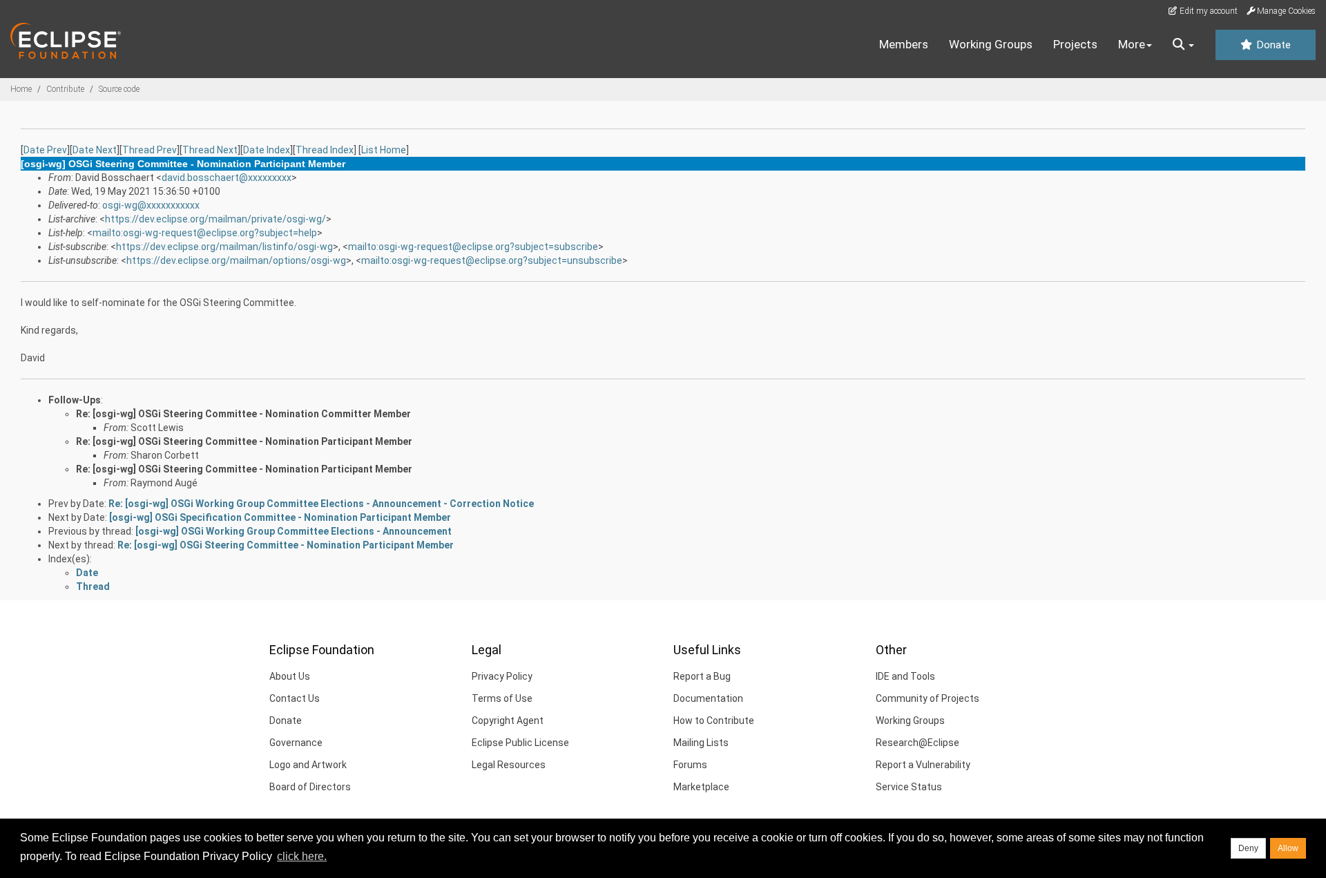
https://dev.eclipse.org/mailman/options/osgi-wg (236, 260)
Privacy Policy (502, 676)
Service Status (909, 786)
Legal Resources (509, 764)
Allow (1288, 848)
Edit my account (1208, 11)
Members (903, 44)
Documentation (708, 698)
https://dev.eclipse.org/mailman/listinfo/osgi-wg (224, 246)
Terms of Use (502, 698)
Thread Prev (149, 149)
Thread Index (325, 149)
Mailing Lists (701, 742)
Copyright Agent (508, 720)
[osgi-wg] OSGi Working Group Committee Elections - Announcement (293, 531)
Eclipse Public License (520, 742)
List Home (383, 149)
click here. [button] (302, 856)
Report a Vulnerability (923, 764)
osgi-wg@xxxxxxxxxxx (151, 205)
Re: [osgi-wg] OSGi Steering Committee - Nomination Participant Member (244, 441)
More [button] (1131, 44)
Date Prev (45, 149)
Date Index (266, 149)
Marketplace (701, 786)
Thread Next (210, 149)
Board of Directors (310, 786)
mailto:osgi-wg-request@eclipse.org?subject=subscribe (473, 246)
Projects (1075, 44)
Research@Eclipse (917, 742)
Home (21, 89)
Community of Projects (927, 698)
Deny (1248, 848)
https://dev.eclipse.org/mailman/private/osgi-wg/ (215, 219)
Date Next (95, 149)
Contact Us (294, 698)
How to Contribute (713, 720)
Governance (296, 742)
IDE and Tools (905, 676)
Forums (690, 764)
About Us (289, 676)
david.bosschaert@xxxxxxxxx (226, 177)
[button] (1183, 45)
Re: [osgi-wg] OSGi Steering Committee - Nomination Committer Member (243, 413)
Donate (1272, 45)
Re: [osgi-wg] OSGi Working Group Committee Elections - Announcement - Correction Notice (321, 503)
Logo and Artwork (308, 764)
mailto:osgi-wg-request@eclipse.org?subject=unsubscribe (491, 260)
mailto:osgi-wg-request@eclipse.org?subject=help (205, 232)
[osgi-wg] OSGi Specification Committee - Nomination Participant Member (280, 517)
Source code (119, 89)
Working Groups (990, 44)
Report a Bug (702, 676)
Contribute (65, 89)
